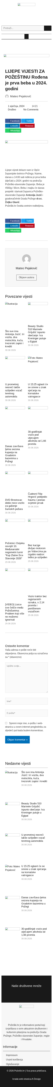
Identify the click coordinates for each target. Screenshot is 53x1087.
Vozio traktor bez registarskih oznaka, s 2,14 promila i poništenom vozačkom (37, 604)
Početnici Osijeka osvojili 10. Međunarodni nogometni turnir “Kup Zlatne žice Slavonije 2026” (14, 551)
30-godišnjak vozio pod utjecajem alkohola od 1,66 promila (37, 437)
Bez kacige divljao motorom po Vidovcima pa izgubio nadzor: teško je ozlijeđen (37, 551)
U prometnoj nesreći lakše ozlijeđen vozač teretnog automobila (13, 390)
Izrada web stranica (21, 1079)
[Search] (47, 28)
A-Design (36, 1079)
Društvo (12, 109)
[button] (26, 36)
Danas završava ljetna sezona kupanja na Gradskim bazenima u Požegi (14, 454)
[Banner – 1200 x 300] (29, 59)
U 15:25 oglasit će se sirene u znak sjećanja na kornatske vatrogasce (38, 390)
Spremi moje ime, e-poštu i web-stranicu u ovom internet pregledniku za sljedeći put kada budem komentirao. (25, 727)
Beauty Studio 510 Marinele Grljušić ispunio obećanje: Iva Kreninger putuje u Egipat (37, 334)
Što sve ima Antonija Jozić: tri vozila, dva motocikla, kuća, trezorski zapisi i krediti (14, 339)
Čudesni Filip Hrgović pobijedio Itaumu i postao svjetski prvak (37, 498)
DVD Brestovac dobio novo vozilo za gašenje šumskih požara (14, 504)
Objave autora (26, 277)
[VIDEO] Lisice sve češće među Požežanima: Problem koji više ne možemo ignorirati (14, 612)
